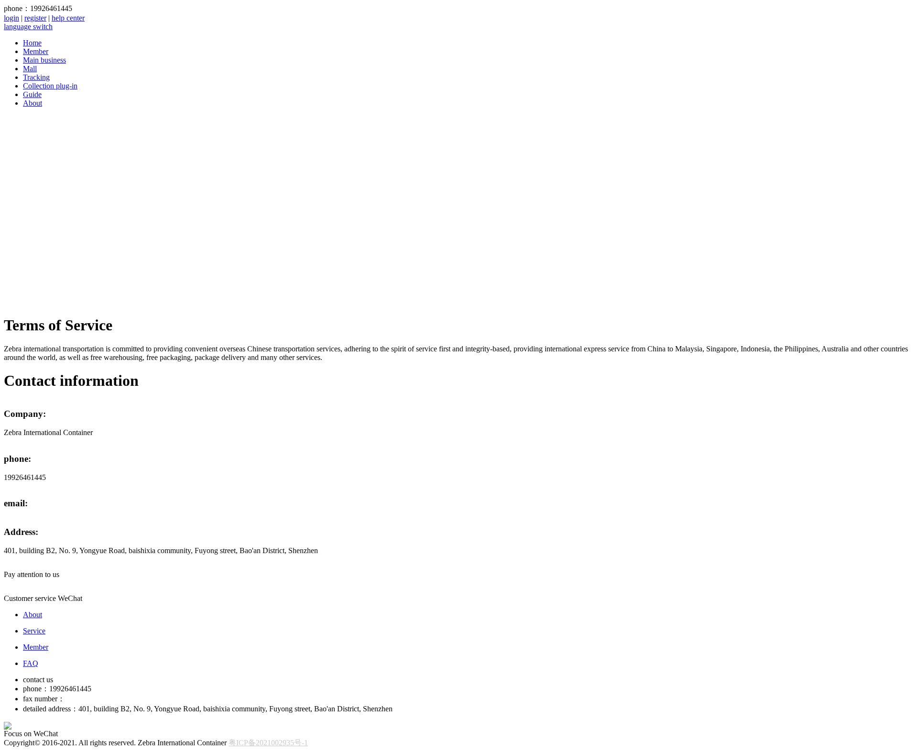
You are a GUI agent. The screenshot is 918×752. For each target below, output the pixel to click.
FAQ (30, 663)
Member (35, 51)
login (11, 18)
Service (34, 631)
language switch (28, 26)
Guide (32, 94)
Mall (30, 69)
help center (68, 18)
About (32, 103)
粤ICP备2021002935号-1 (268, 743)
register (35, 18)
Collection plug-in (50, 86)
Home (32, 43)
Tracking (36, 77)
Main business (44, 60)
